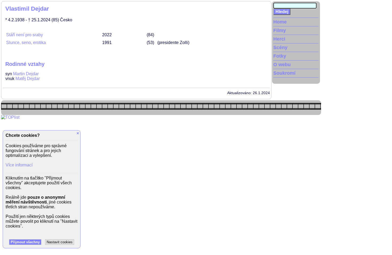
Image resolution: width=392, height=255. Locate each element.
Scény (280, 47)
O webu (282, 64)
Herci (279, 39)
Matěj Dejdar (27, 78)
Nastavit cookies (60, 242)
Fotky (279, 56)
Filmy (279, 30)
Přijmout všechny (25, 242)
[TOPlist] (10, 117)
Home (280, 22)
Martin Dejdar (26, 73)
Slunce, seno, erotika (26, 42)
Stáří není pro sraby (24, 35)
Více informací (19, 165)
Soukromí (284, 73)
